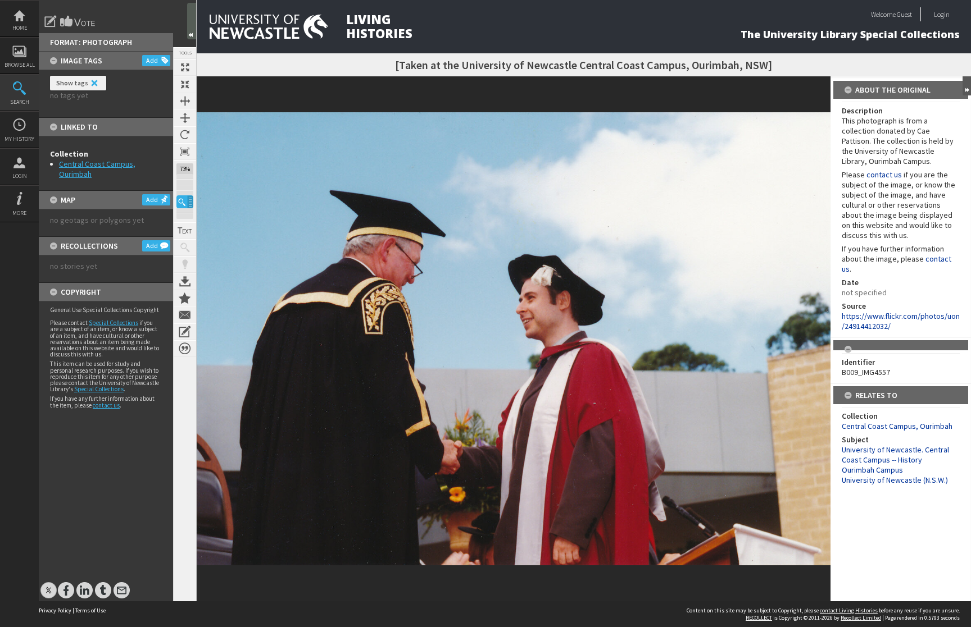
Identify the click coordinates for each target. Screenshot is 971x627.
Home (19, 27)
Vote (78, 21)
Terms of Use (90, 610)
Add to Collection (185, 298)
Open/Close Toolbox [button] (191, 21)
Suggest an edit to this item (50, 21)
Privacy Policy (55, 610)
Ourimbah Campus (872, 470)
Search (19, 102)
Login (19, 176)
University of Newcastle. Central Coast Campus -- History (895, 455)
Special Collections (113, 323)
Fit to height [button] (185, 117)
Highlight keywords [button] (185, 264)
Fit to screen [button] (185, 84)
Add (152, 60)
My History (19, 139)
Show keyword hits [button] (185, 247)
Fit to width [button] (185, 101)
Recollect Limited (861, 617)
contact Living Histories (849, 610)
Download (185, 281)
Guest (904, 14)
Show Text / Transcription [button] (185, 230)
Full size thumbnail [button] (185, 67)
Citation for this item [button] (185, 348)
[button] (184, 201)
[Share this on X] (48, 584)
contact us (106, 405)
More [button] (19, 213)
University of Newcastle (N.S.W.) (895, 480)
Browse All (19, 64)
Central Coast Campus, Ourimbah (897, 426)
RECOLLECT (759, 617)
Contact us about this (185, 314)
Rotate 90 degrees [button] (185, 134)
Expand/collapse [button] (967, 85)
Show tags (72, 83)
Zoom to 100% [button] (185, 151)
